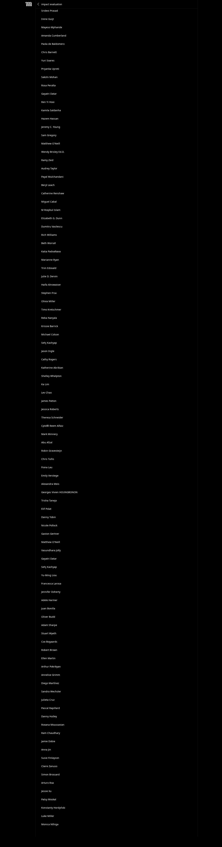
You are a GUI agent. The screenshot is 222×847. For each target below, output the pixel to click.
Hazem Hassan (49, 118)
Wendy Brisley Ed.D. (52, 151)
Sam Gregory (48, 135)
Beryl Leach (48, 185)
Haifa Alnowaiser (51, 284)
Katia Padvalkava (51, 251)
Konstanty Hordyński (53, 807)
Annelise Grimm (50, 674)
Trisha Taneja (49, 500)
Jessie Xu (46, 791)
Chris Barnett (49, 52)
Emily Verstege (49, 475)
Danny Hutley (49, 716)
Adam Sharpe (49, 625)
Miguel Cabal (49, 201)
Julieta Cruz (48, 699)
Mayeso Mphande (51, 27)
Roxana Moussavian (52, 724)
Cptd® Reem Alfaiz (52, 425)
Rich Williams (49, 234)
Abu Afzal (46, 442)
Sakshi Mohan (49, 77)
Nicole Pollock (49, 525)
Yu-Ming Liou (49, 575)
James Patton (48, 400)
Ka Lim (45, 384)
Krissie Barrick (49, 326)
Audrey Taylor (49, 168)
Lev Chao (46, 392)
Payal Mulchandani (52, 176)
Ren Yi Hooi (47, 102)
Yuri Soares (47, 60)
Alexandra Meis (50, 484)
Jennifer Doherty (50, 591)
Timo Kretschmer (51, 309)
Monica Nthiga (49, 824)
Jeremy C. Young (50, 127)
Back (38, 4)
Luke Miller (47, 816)
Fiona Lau (46, 467)
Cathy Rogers (49, 359)
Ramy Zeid (47, 160)
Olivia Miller (48, 301)
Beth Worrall (48, 243)
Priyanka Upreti (50, 68)
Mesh (28, 4)
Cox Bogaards (49, 641)
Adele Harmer (49, 600)
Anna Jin (46, 749)
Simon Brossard (50, 774)
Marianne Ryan (50, 259)
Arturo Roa (47, 782)
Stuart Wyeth (48, 633)
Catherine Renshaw (52, 193)
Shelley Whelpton (51, 376)
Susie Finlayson (50, 757)
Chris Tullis (47, 459)
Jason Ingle (47, 351)
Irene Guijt (47, 19)
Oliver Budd (48, 616)
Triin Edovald (48, 268)
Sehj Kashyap (49, 342)
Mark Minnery (49, 434)
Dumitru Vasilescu (51, 226)
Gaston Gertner (50, 533)
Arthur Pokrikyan (51, 666)
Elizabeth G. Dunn (51, 218)
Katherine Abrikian (52, 367)
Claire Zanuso (49, 766)
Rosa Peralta (48, 85)
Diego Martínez (50, 683)
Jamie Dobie (48, 741)
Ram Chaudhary (50, 733)
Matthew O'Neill (50, 143)
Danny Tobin (48, 517)
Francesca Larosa (51, 583)
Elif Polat (46, 508)
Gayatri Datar (49, 93)
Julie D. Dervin (49, 276)
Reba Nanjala (49, 317)
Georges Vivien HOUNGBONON (59, 492)
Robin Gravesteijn (51, 450)
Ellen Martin (48, 658)
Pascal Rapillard (50, 708)
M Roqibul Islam (50, 210)
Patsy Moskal (48, 799)
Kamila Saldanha (51, 110)
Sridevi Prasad (49, 10)
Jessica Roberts (50, 409)
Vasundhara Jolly (51, 550)
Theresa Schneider (52, 417)
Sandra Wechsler (51, 691)
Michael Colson (50, 334)
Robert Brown (49, 650)
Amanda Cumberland (53, 35)
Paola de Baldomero (53, 43)
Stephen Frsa (49, 293)
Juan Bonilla (48, 608)
